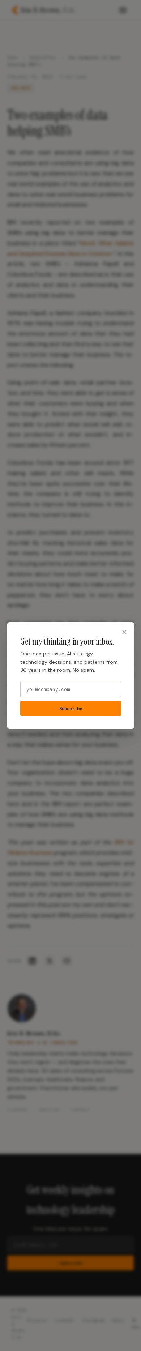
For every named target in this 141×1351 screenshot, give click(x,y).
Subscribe (70, 708)
